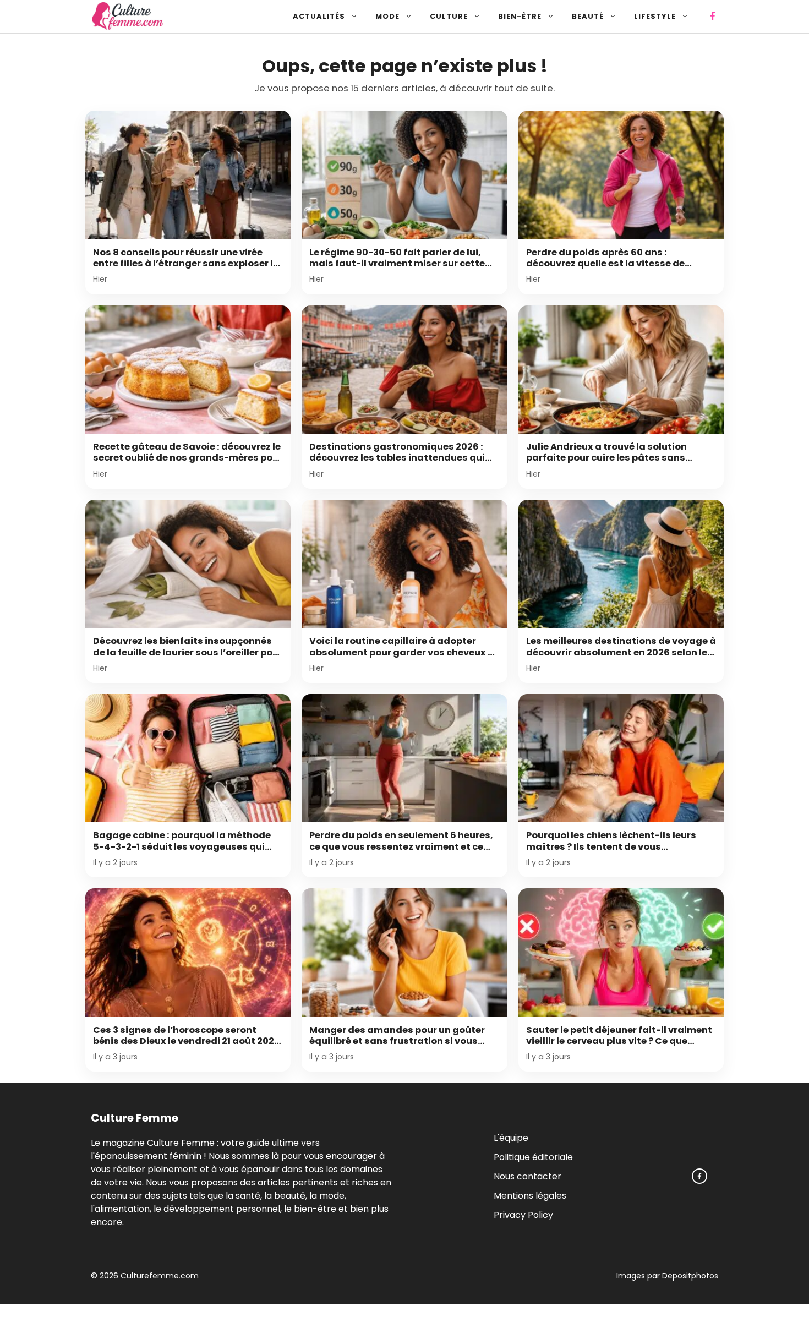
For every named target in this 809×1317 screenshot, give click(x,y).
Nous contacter (527, 1176)
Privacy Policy (523, 1215)
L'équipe (511, 1138)
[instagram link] (699, 1176)
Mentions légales (530, 1195)
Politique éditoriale (533, 1157)
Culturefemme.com (158, 1275)
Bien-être (520, 16)
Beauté (588, 16)
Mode (387, 16)
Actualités (319, 16)
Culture (449, 16)
